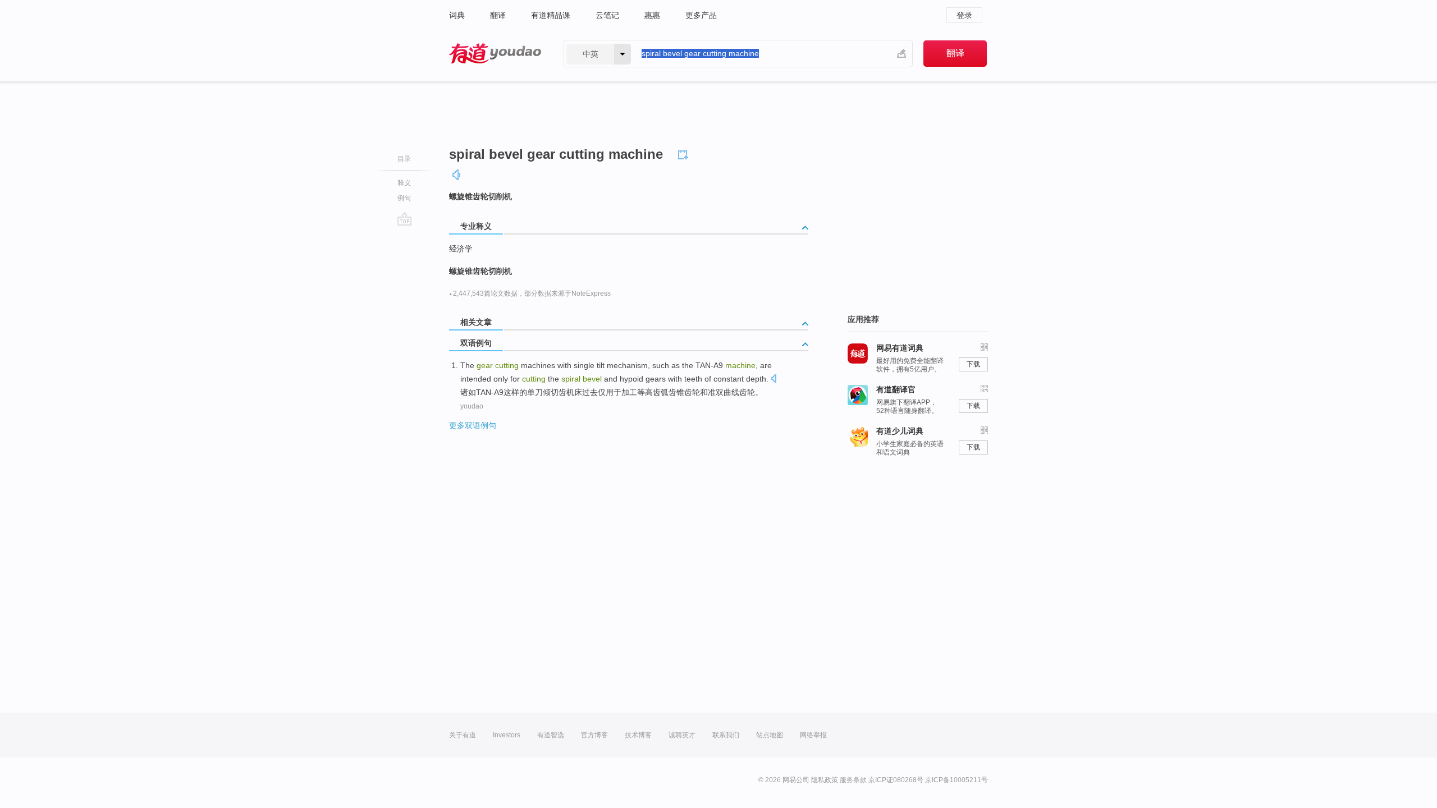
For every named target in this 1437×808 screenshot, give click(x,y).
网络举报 (813, 735)
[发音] (456, 175)
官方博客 (594, 735)
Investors (506, 735)
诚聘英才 (682, 735)
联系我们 (725, 735)
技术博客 (638, 735)
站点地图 (769, 735)
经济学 (461, 248)
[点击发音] (773, 379)
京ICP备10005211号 (956, 780)
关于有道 (462, 735)
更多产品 (701, 15)
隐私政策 (824, 780)
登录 (964, 15)
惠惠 (652, 15)
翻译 (498, 15)
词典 (457, 15)
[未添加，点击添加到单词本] (685, 153)
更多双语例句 (472, 425)
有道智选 (550, 735)
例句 (404, 198)
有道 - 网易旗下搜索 (495, 53)
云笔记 (607, 15)
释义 (404, 183)
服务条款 (853, 780)
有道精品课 (550, 15)
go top (404, 219)
